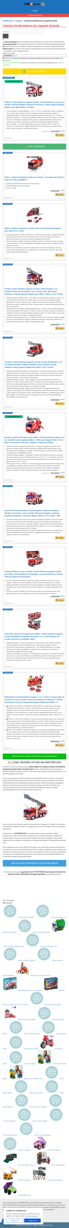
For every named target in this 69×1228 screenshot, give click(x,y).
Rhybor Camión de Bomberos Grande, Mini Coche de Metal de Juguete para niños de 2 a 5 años (33, 229)
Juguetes (18, 21)
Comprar (60, 135)
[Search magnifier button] (5, 36)
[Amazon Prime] (61, 131)
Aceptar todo (32, 1220)
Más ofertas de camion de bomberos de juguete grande (34, 756)
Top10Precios (8, 21)
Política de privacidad (32, 1216)
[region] (23, 1216)
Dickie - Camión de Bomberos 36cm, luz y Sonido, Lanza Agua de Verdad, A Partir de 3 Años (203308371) (34, 178)
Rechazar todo (15, 1220)
